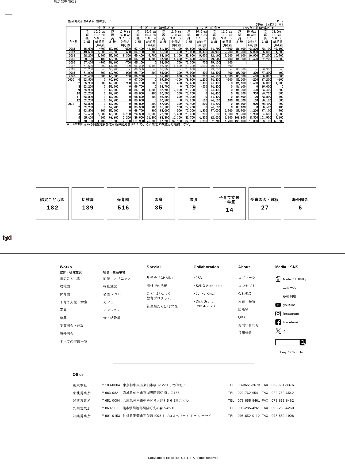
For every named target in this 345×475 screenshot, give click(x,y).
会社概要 (245, 293)
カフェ (108, 302)
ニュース (289, 287)
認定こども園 (70, 278)
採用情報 (245, 333)
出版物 (243, 309)
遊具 (63, 318)
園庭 (63, 310)
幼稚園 (65, 286)
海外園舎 (67, 333)
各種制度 (289, 296)
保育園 (65, 294)
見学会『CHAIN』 (161, 278)
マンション (112, 310)
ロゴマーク (247, 278)
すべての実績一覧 (74, 341)
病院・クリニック (117, 278)
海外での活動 (157, 286)
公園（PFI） (113, 294)
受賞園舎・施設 (72, 325)
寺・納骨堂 (112, 318)
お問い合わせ (248, 325)
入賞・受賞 (247, 301)
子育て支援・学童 (74, 302)
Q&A (241, 317)
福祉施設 (110, 286)
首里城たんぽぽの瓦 (162, 306)
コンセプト (247, 286)
